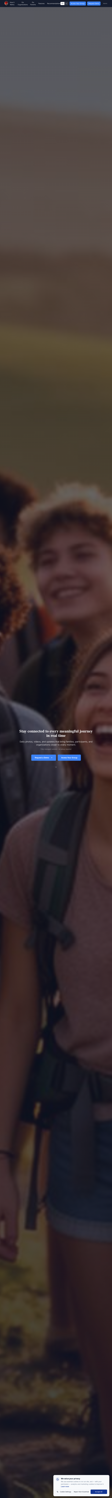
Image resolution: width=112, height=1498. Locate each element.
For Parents (33, 3)
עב (66, 3)
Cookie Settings (65, 1492)
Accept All (98, 1492)
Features (41, 3)
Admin (105, 3)
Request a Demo (42, 757)
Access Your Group (78, 3)
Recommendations (53, 3)
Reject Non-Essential (81, 1492)
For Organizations (23, 3)
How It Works (12, 3)
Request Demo (93, 3)
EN (62, 3)
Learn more (65, 1486)
